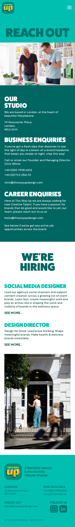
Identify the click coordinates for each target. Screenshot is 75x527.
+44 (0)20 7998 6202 (18, 170)
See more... (13, 313)
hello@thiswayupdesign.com (23, 218)
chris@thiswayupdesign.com (23, 182)
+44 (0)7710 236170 (17, 175)
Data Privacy (37, 520)
